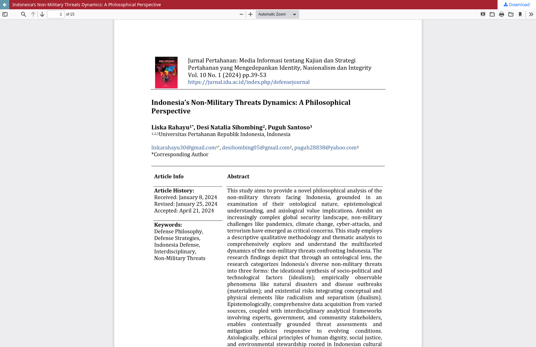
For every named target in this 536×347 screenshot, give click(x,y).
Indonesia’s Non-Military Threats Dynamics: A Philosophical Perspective (86, 4)
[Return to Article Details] (4, 4)
